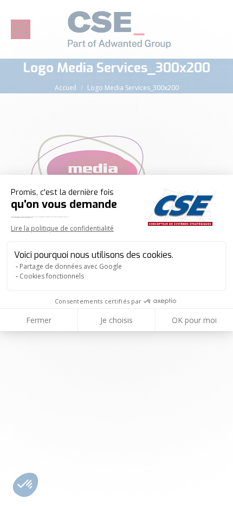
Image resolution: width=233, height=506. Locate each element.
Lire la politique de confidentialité (62, 228)
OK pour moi (194, 320)
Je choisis (116, 320)
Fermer (38, 320)
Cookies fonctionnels (52, 276)
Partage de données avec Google (71, 266)
